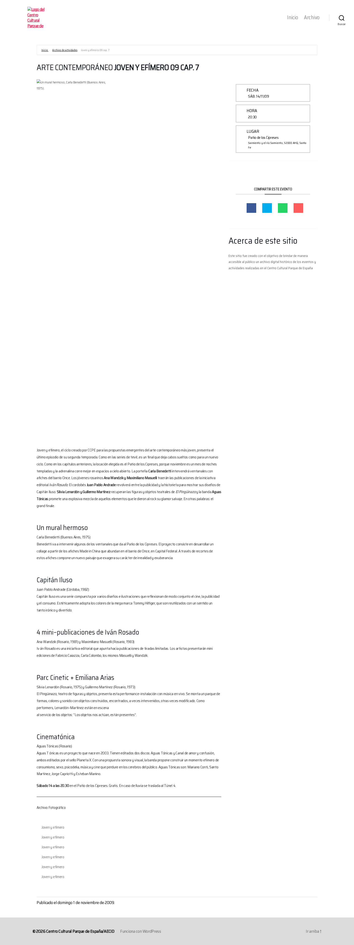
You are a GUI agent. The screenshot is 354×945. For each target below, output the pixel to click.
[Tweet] (267, 208)
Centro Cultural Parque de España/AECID (80, 931)
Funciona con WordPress (140, 931)
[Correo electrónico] (298, 208)
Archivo (312, 17)
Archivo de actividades (64, 50)
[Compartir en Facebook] (251, 208)
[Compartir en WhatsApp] (283, 208)
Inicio (292, 17)
